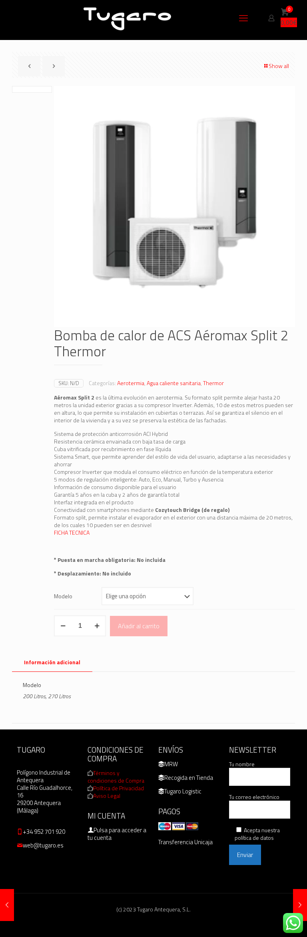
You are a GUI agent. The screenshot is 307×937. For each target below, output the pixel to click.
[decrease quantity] (63, 625)
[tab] (52, 662)
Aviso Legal (106, 795)
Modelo (63, 596)
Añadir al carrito (138, 626)
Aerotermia (130, 383)
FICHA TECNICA (72, 532)
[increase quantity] (97, 625)
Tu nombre (242, 764)
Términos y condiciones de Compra (116, 777)
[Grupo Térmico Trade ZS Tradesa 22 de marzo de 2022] (7, 905)
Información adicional (52, 662)
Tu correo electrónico (254, 797)
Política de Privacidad (118, 788)
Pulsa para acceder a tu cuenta (117, 833)
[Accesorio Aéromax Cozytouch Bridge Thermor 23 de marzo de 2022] (300, 905)
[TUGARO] (128, 18)
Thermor (213, 383)
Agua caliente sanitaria (174, 383)
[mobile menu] (243, 18)
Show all (279, 66)
